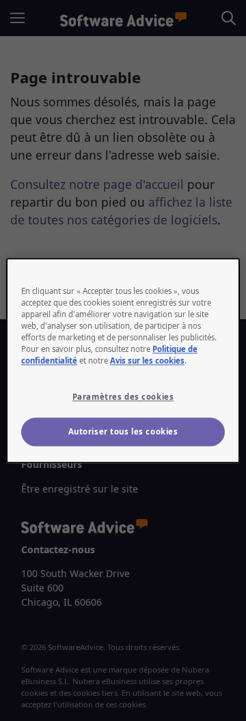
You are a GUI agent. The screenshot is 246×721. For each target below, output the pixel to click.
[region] (123, 360)
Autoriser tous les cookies (123, 431)
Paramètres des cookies (123, 397)
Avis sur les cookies (147, 360)
